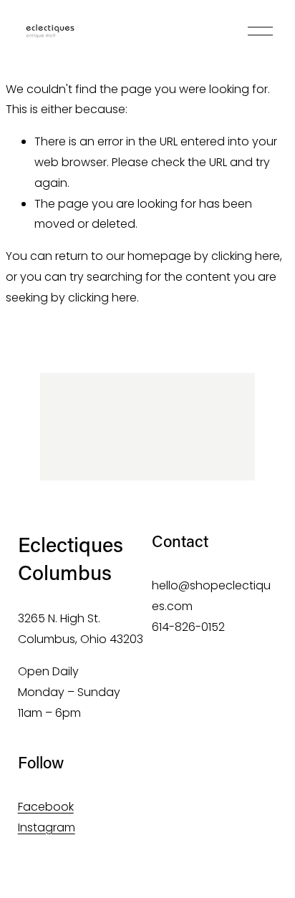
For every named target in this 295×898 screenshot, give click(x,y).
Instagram (46, 827)
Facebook (46, 806)
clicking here (245, 256)
